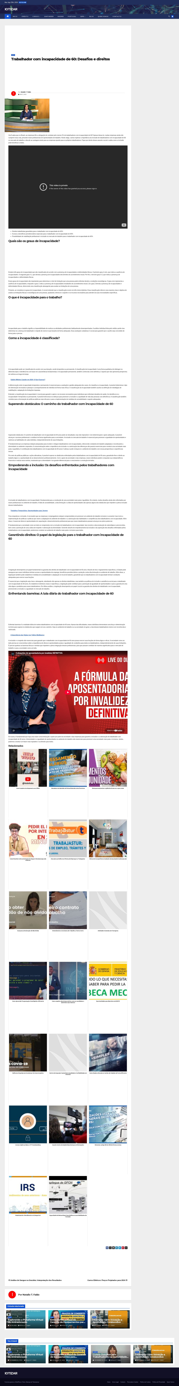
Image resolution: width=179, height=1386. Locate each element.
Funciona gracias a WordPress (13, 1382)
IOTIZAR (11, 9)
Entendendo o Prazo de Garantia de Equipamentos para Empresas (67, 1322)
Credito (25, 16)
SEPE (82, 16)
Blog (91, 16)
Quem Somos (103, 16)
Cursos (35, 16)
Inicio (15, 16)
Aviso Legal (115, 1382)
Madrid (61, 16)
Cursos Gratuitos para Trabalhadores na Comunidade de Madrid (110, 1357)
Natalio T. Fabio (26, 92)
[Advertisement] (68, 38)
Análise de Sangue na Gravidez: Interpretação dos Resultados (36, 1280)
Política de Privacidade (159, 1382)
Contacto (117, 16)
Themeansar (35, 1382)
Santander (49, 16)
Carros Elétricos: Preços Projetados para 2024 (106, 1280)
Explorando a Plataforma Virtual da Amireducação (25, 1320)
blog (13, 54)
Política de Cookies (145, 1382)
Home (108, 1382)
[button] (169, 16)
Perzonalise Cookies (132, 1382)
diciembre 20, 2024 (16, 1360)
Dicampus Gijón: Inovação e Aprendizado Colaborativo (107, 1320)
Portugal (72, 16)
